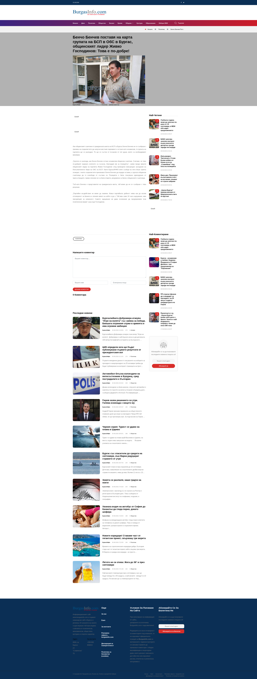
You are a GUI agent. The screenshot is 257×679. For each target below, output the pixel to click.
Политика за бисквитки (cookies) (106, 654)
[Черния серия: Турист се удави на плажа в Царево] (86, 437)
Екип (103, 620)
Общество (102, 23)
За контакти (106, 627)
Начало (75, 23)
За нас (104, 614)
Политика (91, 23)
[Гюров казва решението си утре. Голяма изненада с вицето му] (86, 410)
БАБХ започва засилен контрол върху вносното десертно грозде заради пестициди (168, 143)
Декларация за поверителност (155, 676)
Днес (83, 23)
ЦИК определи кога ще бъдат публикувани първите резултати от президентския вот (121, 350)
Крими (120, 23)
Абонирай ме (163, 366)
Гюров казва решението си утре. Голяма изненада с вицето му (120, 401)
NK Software (112, 674)
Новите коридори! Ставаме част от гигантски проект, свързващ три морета (124, 537)
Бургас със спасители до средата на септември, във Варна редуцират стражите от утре (122, 456)
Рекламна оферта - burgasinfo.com (107, 635)
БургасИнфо (76, 104)
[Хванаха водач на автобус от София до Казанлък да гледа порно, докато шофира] (86, 516)
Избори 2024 (163, 23)
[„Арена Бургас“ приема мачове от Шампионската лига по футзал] (154, 194)
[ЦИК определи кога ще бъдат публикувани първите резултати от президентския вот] (86, 357)
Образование (150, 23)
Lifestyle (133, 330)
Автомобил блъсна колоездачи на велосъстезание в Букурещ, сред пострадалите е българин (121, 376)
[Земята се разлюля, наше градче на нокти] (86, 490)
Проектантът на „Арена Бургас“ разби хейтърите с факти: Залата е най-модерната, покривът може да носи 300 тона (169, 319)
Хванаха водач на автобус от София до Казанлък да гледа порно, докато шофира (123, 509)
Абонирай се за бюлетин (171, 631)
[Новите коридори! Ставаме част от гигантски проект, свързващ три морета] (86, 545)
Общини (129, 23)
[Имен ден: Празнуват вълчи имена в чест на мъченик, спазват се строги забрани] (154, 179)
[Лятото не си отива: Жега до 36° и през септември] (86, 572)
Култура (139, 23)
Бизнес (111, 23)
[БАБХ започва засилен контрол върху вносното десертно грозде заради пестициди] (154, 143)
